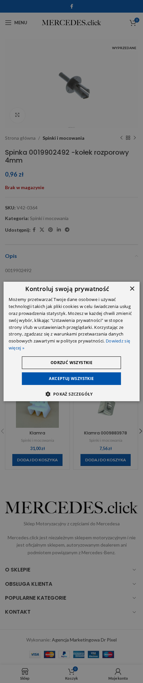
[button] (71, 394)
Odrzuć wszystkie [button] (71, 362)
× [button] (131, 288)
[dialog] (72, 341)
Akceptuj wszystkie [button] (71, 378)
